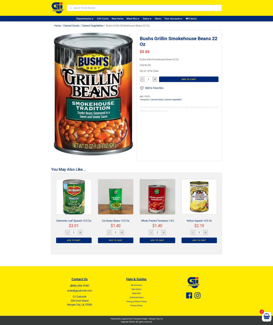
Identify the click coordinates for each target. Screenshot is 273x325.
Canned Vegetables (92, 25)
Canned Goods (71, 25)
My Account (136, 285)
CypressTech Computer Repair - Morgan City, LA (142, 319)
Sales (146, 18)
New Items (117, 18)
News (158, 18)
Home (57, 25)
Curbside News (136, 297)
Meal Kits (132, 18)
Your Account (172, 18)
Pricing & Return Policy (136, 301)
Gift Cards (103, 18)
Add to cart (189, 79)
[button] (129, 35)
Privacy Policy (136, 305)
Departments (83, 18)
